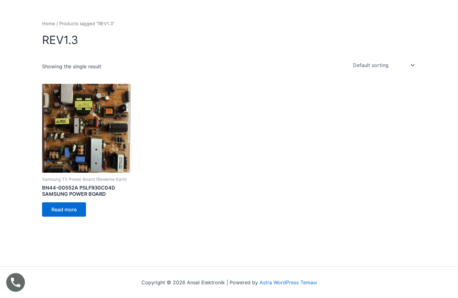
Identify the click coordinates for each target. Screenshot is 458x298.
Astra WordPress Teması (288, 282)
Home (48, 23)
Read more (64, 209)
